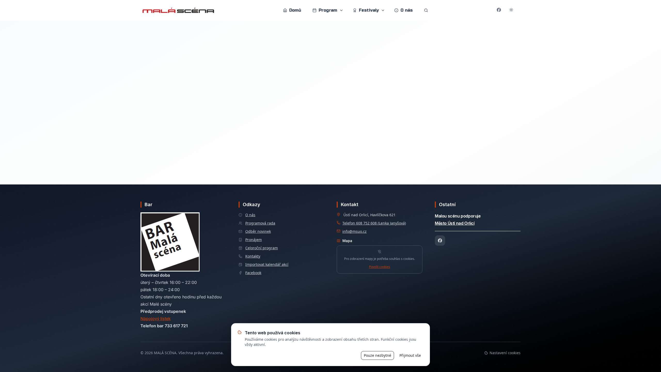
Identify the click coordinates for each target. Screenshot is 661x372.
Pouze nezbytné (377, 355)
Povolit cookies (379, 267)
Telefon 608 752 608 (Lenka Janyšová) (374, 223)
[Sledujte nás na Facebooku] (499, 10)
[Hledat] (426, 10)
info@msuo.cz (354, 231)
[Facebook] (440, 240)
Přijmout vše (410, 355)
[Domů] (178, 10)
